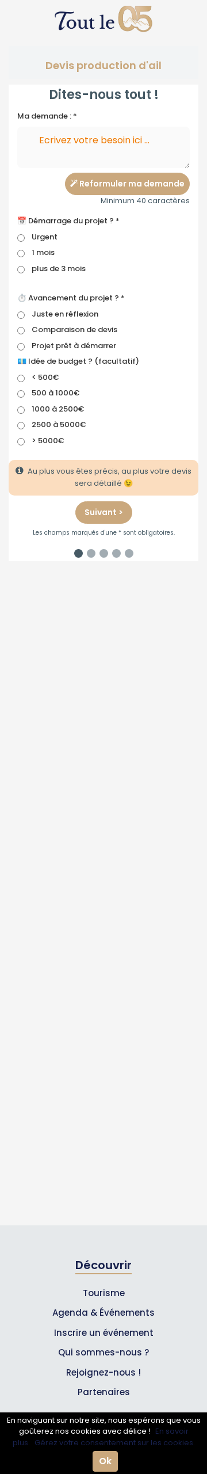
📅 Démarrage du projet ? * (68, 220)
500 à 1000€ (55, 392)
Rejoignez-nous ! (103, 1372)
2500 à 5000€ (59, 424)
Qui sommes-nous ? (103, 1352)
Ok (105, 1461)
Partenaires (104, 1392)
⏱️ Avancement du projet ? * (71, 297)
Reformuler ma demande (131, 183)
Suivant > (104, 512)
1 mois (43, 252)
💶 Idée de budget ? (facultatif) (78, 361)
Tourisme (104, 1293)
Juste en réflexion (65, 313)
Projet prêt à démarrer (74, 345)
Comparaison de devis (74, 329)
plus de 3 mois (59, 268)
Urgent (44, 236)
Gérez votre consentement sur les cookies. (114, 1442)
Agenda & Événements (103, 1313)
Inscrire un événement (104, 1333)
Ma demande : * (47, 116)
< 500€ (45, 377)
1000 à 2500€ (58, 408)
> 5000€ (48, 440)
